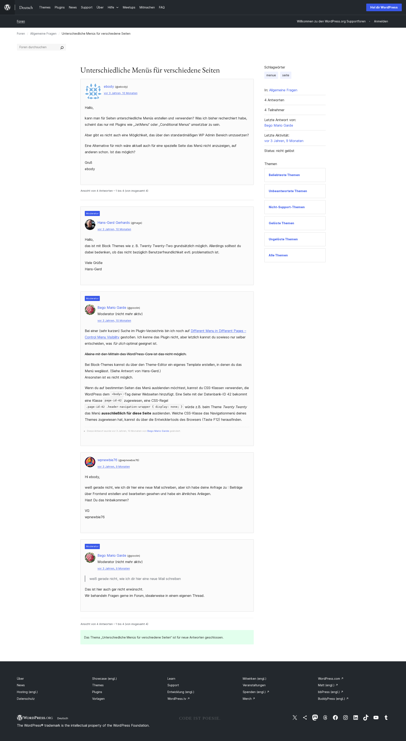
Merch (249, 698)
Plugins (97, 692)
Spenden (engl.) (256, 692)
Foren (21, 21)
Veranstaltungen (254, 685)
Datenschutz (26, 698)
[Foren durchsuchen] (62, 47)
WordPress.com (331, 678)
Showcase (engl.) (104, 678)
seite (285, 75)
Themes (98, 685)
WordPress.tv (178, 698)
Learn (171, 678)
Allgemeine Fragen (43, 33)
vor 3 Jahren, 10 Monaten (120, 93)
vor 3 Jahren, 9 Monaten (113, 466)
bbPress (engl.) (330, 692)
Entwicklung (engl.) (180, 692)
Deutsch (62, 718)
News (21, 685)
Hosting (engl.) (27, 692)
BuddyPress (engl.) (333, 698)
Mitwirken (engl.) (254, 678)
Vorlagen (98, 698)
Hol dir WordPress (384, 7)
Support (173, 685)
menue (271, 75)
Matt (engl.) (328, 685)
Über (20, 678)
